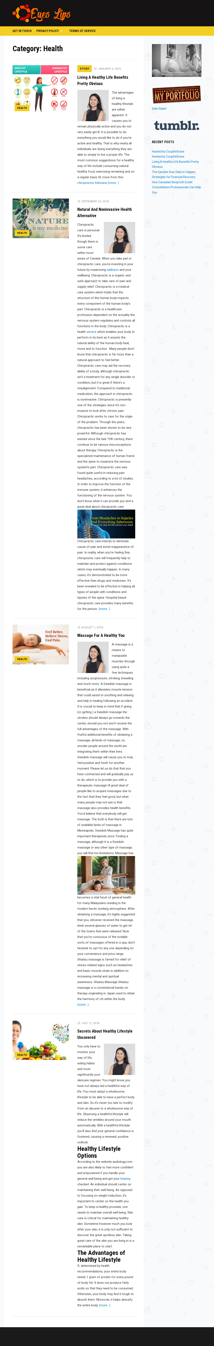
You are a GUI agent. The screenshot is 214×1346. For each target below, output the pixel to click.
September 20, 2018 (95, 201)
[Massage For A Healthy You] (41, 644)
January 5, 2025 (109, 68)
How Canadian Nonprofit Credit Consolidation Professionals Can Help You (176, 187)
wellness (113, 270)
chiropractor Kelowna (92, 183)
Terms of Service (82, 31)
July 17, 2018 (90, 1023)
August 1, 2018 (92, 627)
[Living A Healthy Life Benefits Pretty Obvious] (41, 89)
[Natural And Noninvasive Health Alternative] (41, 218)
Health (22, 107)
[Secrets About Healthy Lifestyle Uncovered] (41, 1039)
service (91, 332)
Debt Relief (159, 108)
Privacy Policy (47, 31)
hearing (125, 1179)
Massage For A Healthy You (101, 635)
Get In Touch (22, 31)
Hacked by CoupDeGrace (168, 151)
